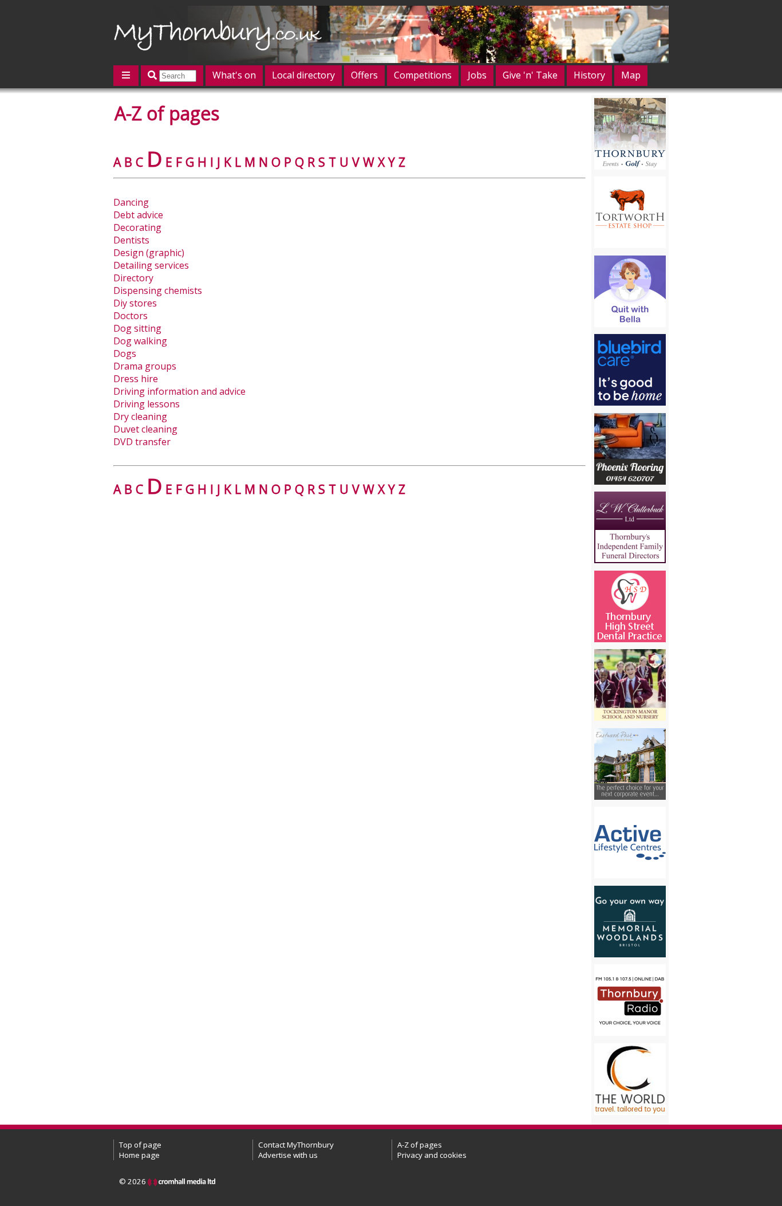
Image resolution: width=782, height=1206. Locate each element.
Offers (364, 75)
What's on (234, 75)
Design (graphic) (148, 252)
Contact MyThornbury (296, 1145)
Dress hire (135, 378)
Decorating (137, 227)
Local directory (303, 75)
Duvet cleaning (145, 429)
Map (631, 75)
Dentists (131, 240)
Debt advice (138, 215)
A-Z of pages (419, 1145)
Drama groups (144, 366)
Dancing (131, 202)
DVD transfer (142, 441)
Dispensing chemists (157, 290)
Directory (133, 278)
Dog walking (140, 341)
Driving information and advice (179, 391)
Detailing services (151, 265)
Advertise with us (288, 1155)
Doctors (130, 315)
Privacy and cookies (432, 1155)
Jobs (477, 75)
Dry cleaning (140, 416)
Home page (139, 1155)
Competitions (423, 75)
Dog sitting (137, 328)
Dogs (124, 353)
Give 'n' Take (530, 75)
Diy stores (135, 303)
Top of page (140, 1145)
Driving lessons (146, 404)
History (589, 75)
